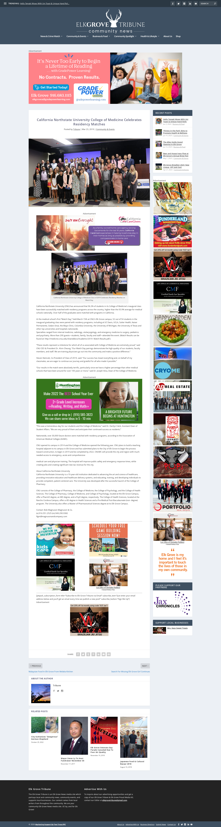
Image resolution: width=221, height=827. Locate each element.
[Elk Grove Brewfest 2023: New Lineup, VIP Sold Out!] (159, 166)
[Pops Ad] (172, 478)
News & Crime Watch (50, 36)
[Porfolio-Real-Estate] (172, 511)
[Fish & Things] (172, 213)
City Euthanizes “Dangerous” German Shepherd (44, 737)
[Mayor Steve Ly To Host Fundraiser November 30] (74, 736)
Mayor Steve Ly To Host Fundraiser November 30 (72, 759)
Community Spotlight (124, 36)
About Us (167, 36)
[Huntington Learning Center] (89, 423)
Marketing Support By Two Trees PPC (50, 824)
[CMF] (172, 313)
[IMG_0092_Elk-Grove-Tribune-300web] (172, 444)
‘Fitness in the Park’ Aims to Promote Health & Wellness (175, 131)
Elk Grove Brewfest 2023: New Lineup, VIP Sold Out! (176, 166)
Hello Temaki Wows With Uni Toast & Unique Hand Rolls (175, 120)
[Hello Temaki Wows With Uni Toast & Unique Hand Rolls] (159, 121)
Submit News (161, 824)
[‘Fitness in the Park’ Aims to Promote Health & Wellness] (159, 132)
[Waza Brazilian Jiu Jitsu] (89, 635)
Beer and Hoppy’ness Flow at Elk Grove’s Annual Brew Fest (176, 154)
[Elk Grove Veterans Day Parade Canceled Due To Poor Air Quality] (104, 730)
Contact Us (171, 824)
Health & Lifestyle (149, 36)
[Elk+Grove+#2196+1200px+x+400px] (105, 79)
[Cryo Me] (172, 379)
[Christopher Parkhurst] (172, 544)
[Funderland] (172, 246)
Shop (178, 36)
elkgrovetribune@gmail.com (114, 800)
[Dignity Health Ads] (172, 577)
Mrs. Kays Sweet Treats (177, 628)
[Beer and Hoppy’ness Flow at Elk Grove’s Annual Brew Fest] (159, 155)
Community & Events (76, 36)
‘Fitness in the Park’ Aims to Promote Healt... (39, 3)
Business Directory (147, 824)
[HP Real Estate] (172, 411)
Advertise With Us (132, 824)
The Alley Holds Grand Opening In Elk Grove (173, 143)
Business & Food (100, 36)
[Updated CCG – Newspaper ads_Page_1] (89, 250)
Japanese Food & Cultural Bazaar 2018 (132, 762)
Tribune (76, 129)
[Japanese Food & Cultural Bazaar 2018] (133, 737)
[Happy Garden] (172, 345)
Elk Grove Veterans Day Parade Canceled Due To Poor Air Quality (102, 749)
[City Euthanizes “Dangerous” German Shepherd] (44, 725)
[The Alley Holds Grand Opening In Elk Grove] (159, 144)
